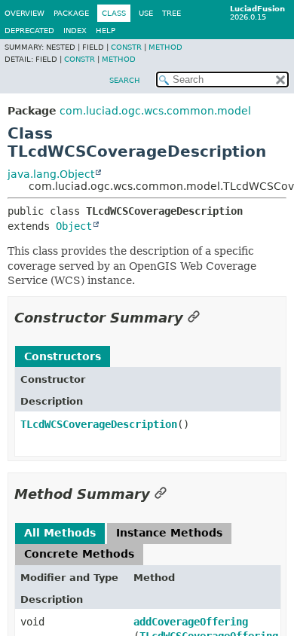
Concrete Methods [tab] (79, 554)
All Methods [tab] (60, 533)
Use (146, 13)
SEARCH (124, 80)
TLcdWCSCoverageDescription (98, 424)
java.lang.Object (51, 174)
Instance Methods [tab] (169, 533)
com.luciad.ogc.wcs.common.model (155, 111)
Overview (24, 13)
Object (74, 226)
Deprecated (29, 30)
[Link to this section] (194, 318)
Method (165, 47)
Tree (171, 13)
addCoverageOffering (190, 622)
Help (105, 30)
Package (71, 13)
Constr (126, 47)
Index (75, 30)
